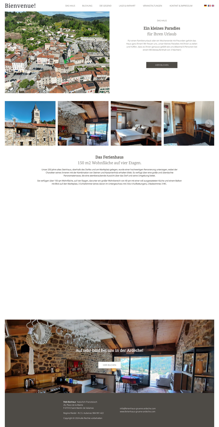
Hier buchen (162, 65)
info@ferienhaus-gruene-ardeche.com (138, 408)
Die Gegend (105, 5)
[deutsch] (205, 6)
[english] (213, 6)
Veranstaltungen (152, 5)
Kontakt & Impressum (181, 5)
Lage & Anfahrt (127, 5)
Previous (10, 123)
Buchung (87, 5)
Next (209, 123)
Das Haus (70, 5)
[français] (209, 6)
